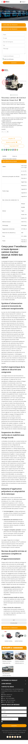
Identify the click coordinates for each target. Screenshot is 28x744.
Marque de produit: (7, 159)
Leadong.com (11, 734)
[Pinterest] (18, 737)
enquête (10, 138)
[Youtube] (12, 737)
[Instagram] (15, 737)
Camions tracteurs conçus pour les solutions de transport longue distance (6, 662)
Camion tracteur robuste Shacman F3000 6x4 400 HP (9, 641)
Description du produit (10, 161)
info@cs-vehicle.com (7, 694)
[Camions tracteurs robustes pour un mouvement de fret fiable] (20, 655)
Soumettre (14, 62)
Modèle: (4, 156)
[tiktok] (20, 737)
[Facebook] (7, 737)
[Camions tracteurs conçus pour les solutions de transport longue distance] (7, 655)
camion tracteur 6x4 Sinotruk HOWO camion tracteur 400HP (19, 641)
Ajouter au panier (11, 142)
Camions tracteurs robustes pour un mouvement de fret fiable (20, 662)
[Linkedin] (10, 737)
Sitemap (18, 734)
